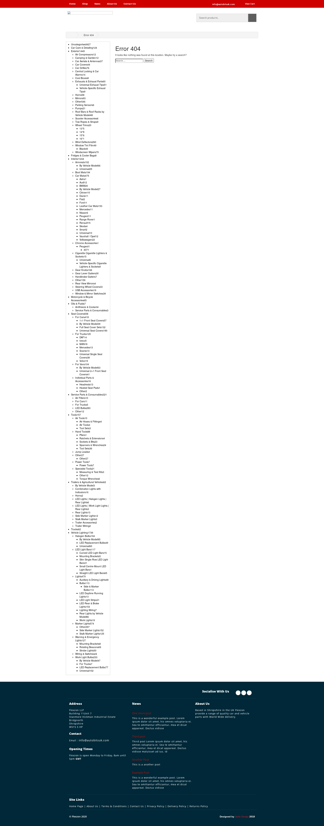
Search (252, 18)
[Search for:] (129, 61)
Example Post (140, 772)
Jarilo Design (242, 816)
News (97, 4)
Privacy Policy (155, 806)
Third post (138, 736)
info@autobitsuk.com (94, 740)
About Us (112, 4)
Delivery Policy (177, 806)
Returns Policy (199, 806)
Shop (85, 4)
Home (72, 4)
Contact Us (130, 4)
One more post (141, 713)
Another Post (140, 760)
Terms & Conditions (114, 806)
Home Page (76, 806)
